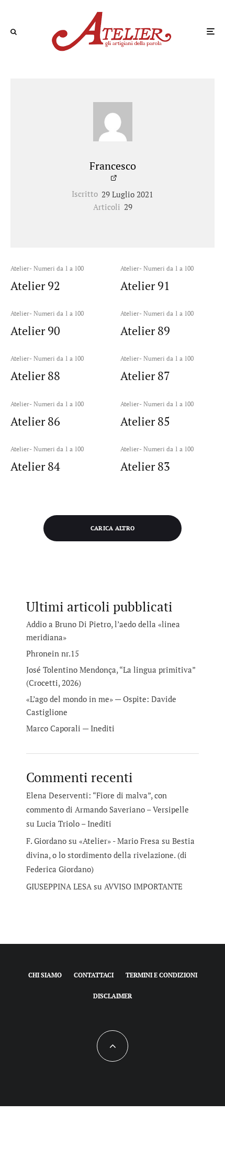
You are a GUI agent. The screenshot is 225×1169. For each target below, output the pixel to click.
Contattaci (94, 975)
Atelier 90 (35, 331)
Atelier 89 (145, 331)
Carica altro (113, 528)
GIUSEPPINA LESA (59, 886)
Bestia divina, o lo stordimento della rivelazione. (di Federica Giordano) (110, 855)
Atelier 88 (35, 376)
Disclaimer (112, 996)
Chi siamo (45, 975)
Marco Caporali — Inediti (70, 728)
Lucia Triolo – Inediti (74, 823)
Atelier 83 (145, 466)
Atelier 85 (145, 421)
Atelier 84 (35, 466)
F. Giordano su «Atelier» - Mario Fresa (93, 841)
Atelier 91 (145, 286)
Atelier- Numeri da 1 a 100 (47, 268)
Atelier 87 (145, 376)
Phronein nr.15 (52, 653)
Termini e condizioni (161, 975)
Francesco (112, 166)
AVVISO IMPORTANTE (143, 886)
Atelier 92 (35, 286)
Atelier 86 (35, 421)
